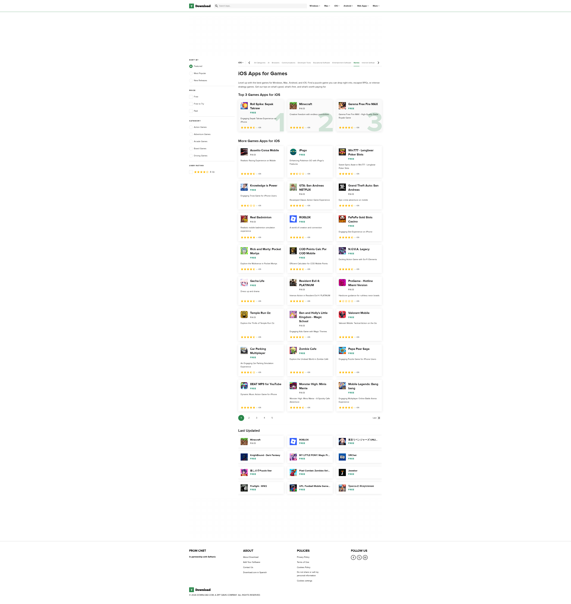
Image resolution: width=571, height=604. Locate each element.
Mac (326, 6)
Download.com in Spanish (255, 572)
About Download (250, 557)
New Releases (200, 80)
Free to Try (199, 104)
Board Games (200, 148)
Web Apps (362, 6)
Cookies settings (304, 580)
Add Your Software (251, 562)
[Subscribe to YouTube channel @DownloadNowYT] (365, 557)
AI (268, 63)
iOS (336, 6)
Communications (288, 63)
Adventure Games (202, 134)
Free (196, 96)
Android (347, 6)
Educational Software (321, 63)
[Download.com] (200, 6)
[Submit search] (216, 6)
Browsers (275, 63)
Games (356, 63)
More (375, 6)
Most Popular (200, 73)
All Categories (259, 63)
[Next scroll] (378, 62)
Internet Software (369, 63)
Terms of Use (303, 562)
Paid (196, 111)
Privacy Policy (303, 557)
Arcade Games (200, 141)
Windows (314, 6)
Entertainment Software (341, 63)
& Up (212, 172)
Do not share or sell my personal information (308, 574)
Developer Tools (304, 63)
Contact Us (248, 567)
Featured (198, 66)
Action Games (200, 127)
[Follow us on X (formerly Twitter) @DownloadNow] (359, 557)
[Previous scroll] (249, 62)
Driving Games (200, 155)
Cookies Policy (303, 567)
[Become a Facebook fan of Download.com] (353, 557)
